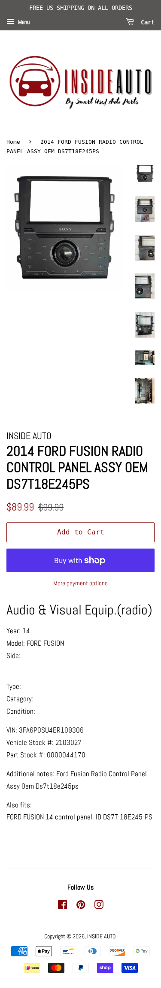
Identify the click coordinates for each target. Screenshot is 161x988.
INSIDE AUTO (101, 936)
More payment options (80, 583)
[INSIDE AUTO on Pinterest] (80, 906)
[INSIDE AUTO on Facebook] (62, 906)
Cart (146, 21)
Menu (23, 22)
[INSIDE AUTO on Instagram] (98, 906)
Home (13, 142)
